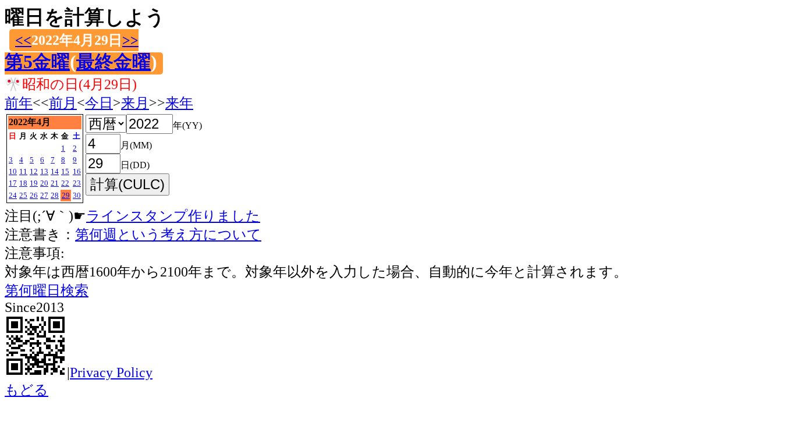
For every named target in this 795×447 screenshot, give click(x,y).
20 (44, 183)
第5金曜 (37, 61)
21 (55, 183)
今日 (99, 103)
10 (13, 171)
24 (13, 195)
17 (13, 183)
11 (23, 171)
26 (34, 195)
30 (77, 195)
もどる (26, 390)
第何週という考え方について (168, 234)
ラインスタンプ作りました (173, 216)
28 (55, 195)
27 (44, 195)
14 (55, 171)
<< (23, 40)
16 (77, 171)
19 (34, 183)
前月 (63, 103)
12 (34, 171)
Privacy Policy (111, 372)
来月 (135, 103)
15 (65, 171)
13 (44, 171)
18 (23, 183)
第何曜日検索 (46, 290)
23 (77, 183)
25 (23, 195)
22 (65, 183)
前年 (19, 103)
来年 (179, 103)
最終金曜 (113, 61)
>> (130, 40)
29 (66, 195)
